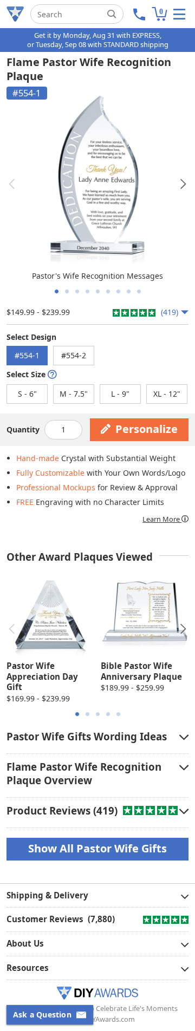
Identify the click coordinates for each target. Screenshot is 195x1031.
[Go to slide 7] (118, 291)
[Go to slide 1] (56, 291)
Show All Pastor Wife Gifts (97, 848)
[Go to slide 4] (87, 291)
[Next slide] (183, 184)
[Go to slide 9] (138, 291)
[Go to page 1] (77, 714)
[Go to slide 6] (108, 291)
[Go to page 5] (118, 714)
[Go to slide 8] (128, 291)
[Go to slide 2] (66, 291)
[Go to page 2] (87, 714)
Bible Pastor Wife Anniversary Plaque (141, 671)
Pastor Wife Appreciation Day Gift (42, 676)
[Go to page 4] (108, 714)
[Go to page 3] (97, 714)
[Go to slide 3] (77, 291)
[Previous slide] (11, 184)
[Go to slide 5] (97, 291)
